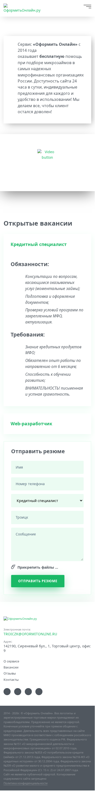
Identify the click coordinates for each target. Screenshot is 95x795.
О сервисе (11, 661)
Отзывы (10, 673)
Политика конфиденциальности (26, 783)
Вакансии (11, 667)
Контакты (11, 679)
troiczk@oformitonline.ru (30, 634)
